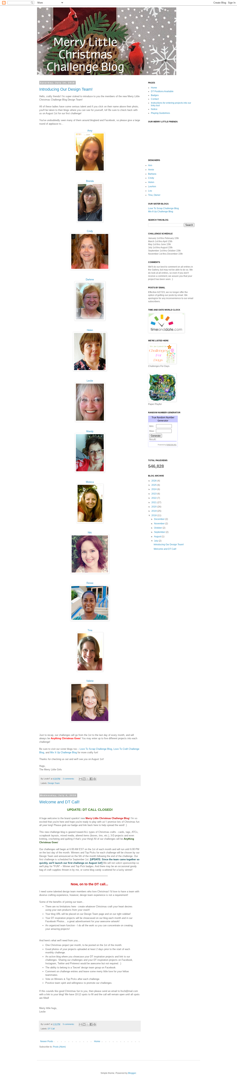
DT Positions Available (162, 91)
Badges (155, 95)
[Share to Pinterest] (94, 779)
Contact (155, 99)
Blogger (132, 1073)
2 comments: (69, 779)
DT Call (51, 1028)
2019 (154, 511)
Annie (151, 169)
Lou (150, 190)
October (158, 528)
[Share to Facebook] (91, 779)
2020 (154, 506)
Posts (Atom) (59, 1046)
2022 (154, 498)
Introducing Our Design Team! (66, 89)
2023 (154, 493)
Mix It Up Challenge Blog (63, 752)
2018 (154, 515)
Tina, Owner (154, 195)
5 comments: (69, 1024)
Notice (154, 109)
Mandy (90, 431)
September (160, 532)
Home (97, 1041)
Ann (150, 165)
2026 (154, 480)
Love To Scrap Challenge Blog (96, 749)
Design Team (54, 783)
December (159, 519)
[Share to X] (87, 779)
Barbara (152, 174)
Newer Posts (46, 1041)
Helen (90, 330)
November (159, 523)
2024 (154, 489)
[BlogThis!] (84, 779)
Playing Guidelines (160, 113)
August (158, 536)
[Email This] (80, 779)
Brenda (90, 181)
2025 (154, 485)
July (156, 541)
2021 (154, 502)
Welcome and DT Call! (59, 802)
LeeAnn (152, 186)
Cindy (90, 231)
